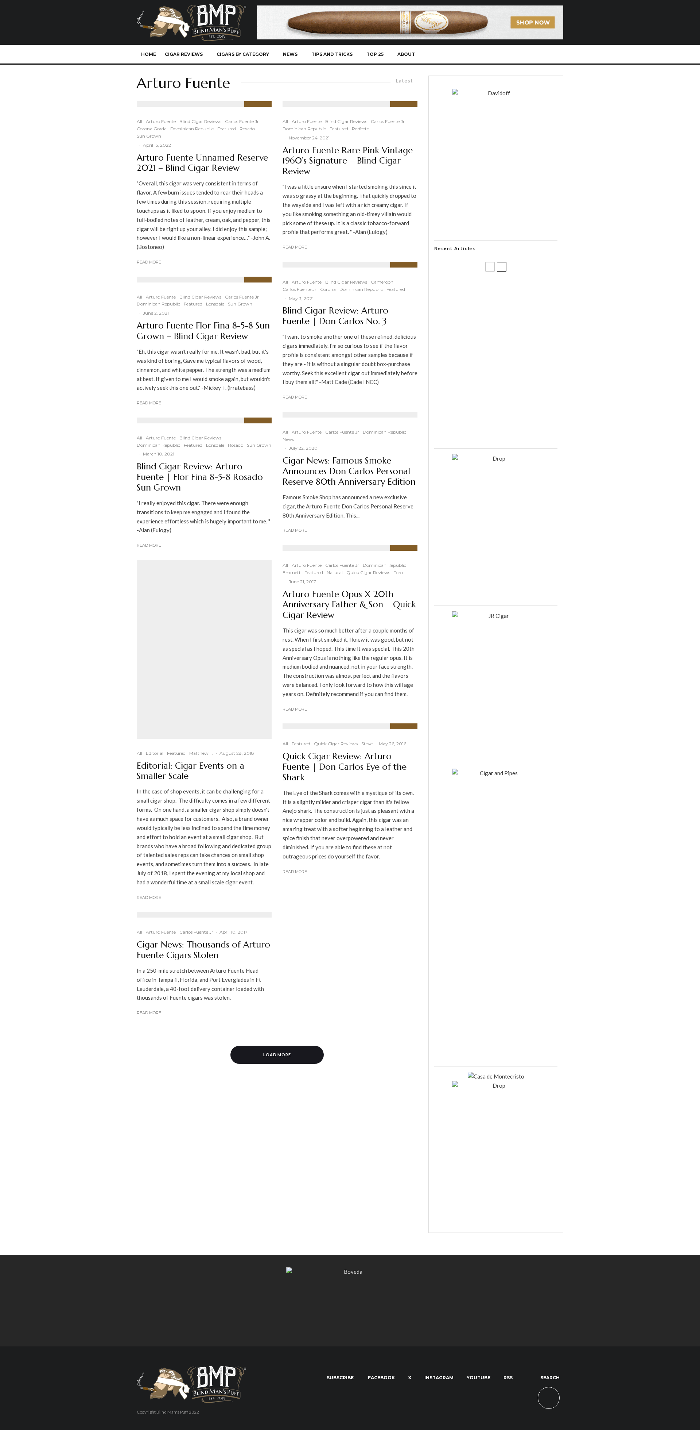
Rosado (247, 128)
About (406, 54)
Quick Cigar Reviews (368, 572)
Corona (328, 289)
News (290, 54)
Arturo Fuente (161, 121)
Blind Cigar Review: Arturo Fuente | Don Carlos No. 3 (335, 316)
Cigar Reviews (184, 54)
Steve (367, 743)
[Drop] (496, 458)
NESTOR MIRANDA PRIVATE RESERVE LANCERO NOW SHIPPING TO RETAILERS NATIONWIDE (511, 291)
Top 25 (375, 54)
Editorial (154, 753)
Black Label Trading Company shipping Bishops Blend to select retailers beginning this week (505, 431)
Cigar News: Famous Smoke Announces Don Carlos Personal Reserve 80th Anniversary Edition (349, 471)
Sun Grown (149, 136)
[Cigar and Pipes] (496, 773)
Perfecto (360, 128)
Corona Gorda (152, 128)
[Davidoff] (410, 10)
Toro (398, 572)
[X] (495, 54)
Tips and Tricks (332, 54)
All (139, 121)
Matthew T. (201, 753)
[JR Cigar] (496, 615)
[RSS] (531, 54)
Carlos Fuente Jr (242, 121)
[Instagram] (507, 54)
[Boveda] (350, 1271)
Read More (149, 262)
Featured (226, 128)
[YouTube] (519, 54)
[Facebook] (483, 54)
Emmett (292, 572)
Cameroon (382, 282)
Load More (277, 1054)
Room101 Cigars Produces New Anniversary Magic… (505, 396)
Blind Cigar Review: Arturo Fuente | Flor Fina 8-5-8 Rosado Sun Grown (200, 477)
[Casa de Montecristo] (496, 1076)
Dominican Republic (192, 128)
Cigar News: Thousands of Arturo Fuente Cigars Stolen (203, 950)
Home (148, 54)
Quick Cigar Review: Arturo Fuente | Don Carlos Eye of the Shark (345, 767)
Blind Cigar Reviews (200, 121)
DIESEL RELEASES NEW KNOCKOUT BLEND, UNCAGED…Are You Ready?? (510, 361)
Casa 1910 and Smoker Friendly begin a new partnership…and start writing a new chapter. (508, 326)
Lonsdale (215, 304)
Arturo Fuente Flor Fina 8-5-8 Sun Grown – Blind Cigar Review (203, 331)
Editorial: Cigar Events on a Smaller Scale (190, 771)
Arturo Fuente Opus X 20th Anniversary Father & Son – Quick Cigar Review (349, 604)
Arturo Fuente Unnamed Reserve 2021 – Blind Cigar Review (202, 163)
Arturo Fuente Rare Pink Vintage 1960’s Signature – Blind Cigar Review (348, 161)
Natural (335, 572)
